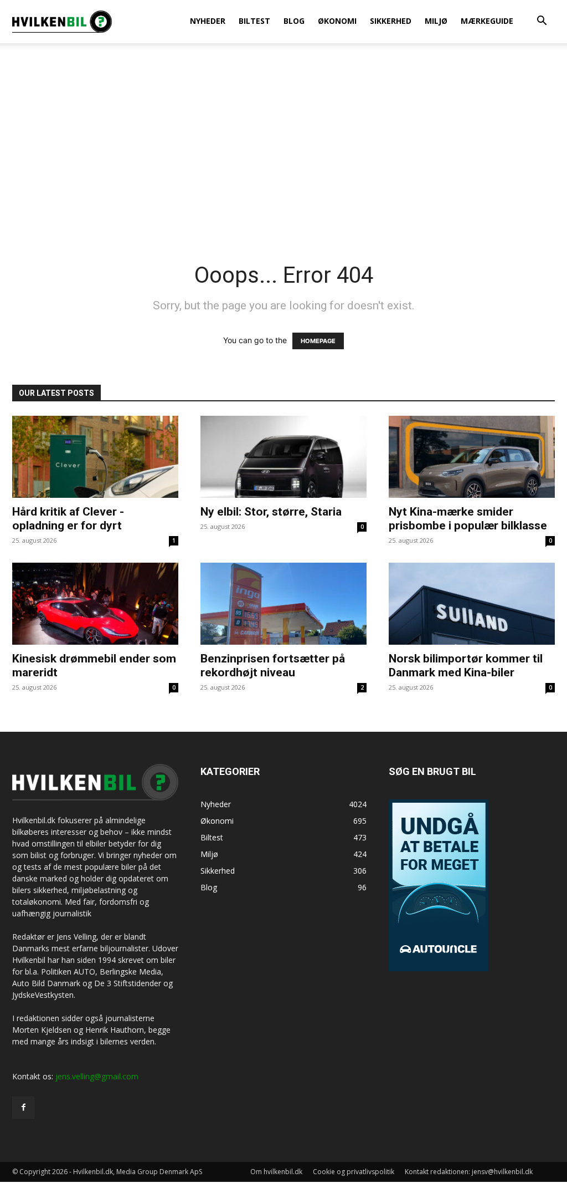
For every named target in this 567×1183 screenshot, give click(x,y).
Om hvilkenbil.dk (276, 1171)
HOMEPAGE (318, 341)
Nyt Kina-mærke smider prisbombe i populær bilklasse (468, 518)
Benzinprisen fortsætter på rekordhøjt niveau (272, 665)
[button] (541, 22)
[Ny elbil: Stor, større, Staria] (283, 457)
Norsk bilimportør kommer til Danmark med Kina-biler (466, 665)
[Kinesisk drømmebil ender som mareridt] (95, 604)
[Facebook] (23, 1108)
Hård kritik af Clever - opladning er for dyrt (68, 518)
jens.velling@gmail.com (96, 1076)
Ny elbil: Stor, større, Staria (271, 511)
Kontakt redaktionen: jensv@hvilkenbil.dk (469, 1171)
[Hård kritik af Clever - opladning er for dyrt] (95, 457)
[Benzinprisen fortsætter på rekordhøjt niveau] (283, 604)
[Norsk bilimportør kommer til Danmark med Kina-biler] (472, 604)
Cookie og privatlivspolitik (353, 1171)
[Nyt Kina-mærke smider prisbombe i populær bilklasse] (472, 457)
